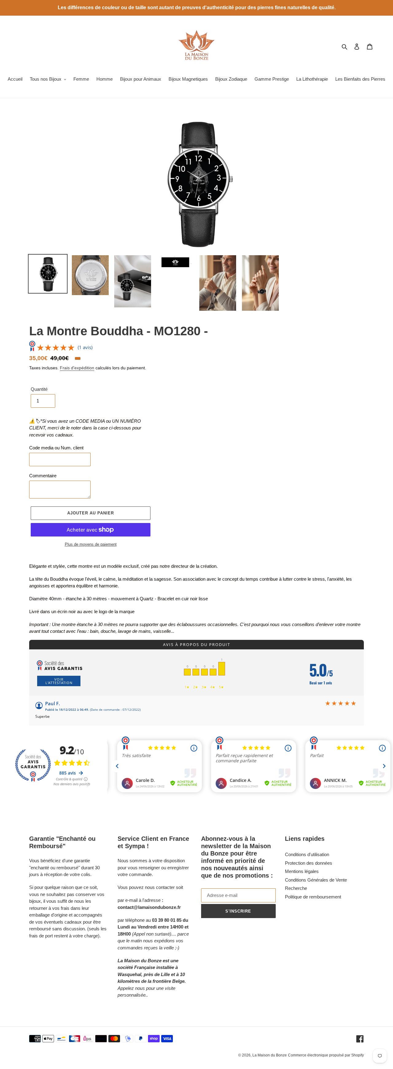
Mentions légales (302, 871)
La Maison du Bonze (269, 1055)
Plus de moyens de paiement (91, 544)
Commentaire (42, 475)
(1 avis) (85, 347)
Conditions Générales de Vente (316, 880)
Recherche (296, 888)
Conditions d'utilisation (307, 854)
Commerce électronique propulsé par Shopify (326, 1055)
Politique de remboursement (313, 896)
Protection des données (308, 863)
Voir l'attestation (58, 681)
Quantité (39, 389)
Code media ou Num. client (56, 447)
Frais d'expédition (77, 367)
